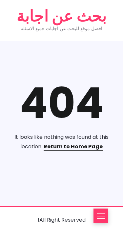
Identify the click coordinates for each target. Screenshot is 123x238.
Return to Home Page (73, 146)
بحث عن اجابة (62, 16)
